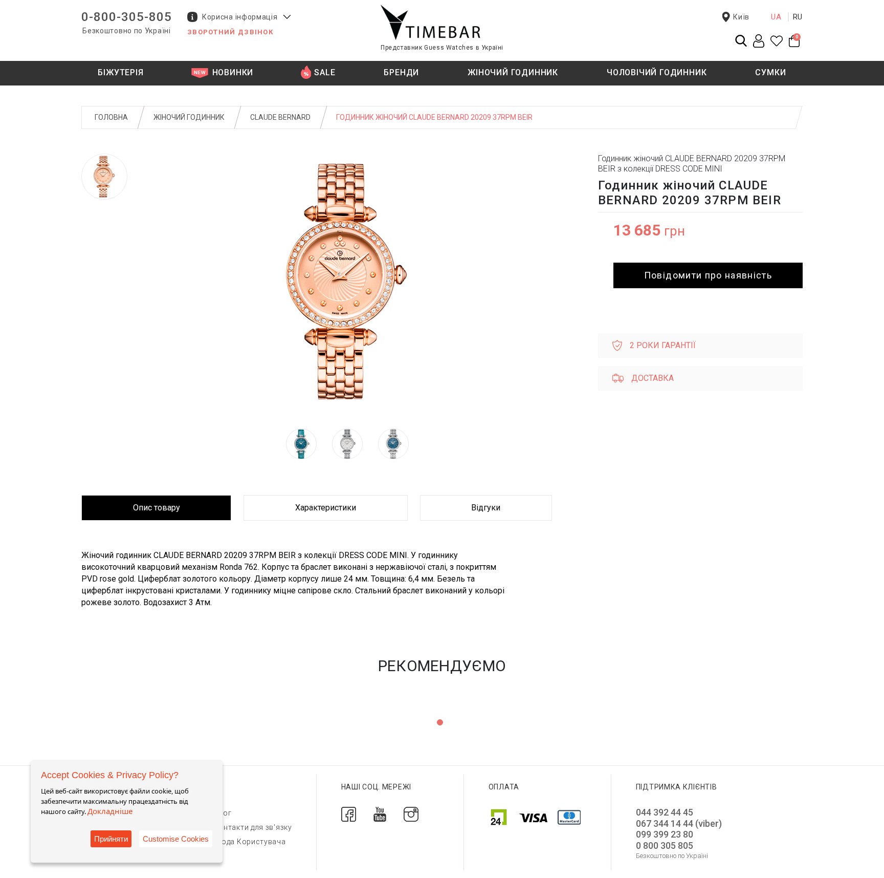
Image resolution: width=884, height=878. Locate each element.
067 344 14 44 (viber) (679, 823)
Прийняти (111, 838)
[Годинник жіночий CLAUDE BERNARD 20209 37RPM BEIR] (104, 176)
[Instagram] (411, 814)
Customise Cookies (176, 838)
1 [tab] (440, 722)
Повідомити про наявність (708, 275)
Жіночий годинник (189, 117)
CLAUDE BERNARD (280, 117)
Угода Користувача (250, 842)
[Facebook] (348, 814)
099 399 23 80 (664, 834)
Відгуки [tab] (485, 507)
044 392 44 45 (664, 812)
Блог (223, 813)
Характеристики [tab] (325, 507)
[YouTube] (379, 814)
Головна (111, 117)
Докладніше (109, 811)
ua (776, 17)
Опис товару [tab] (156, 507)
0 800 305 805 (664, 845)
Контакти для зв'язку (253, 827)
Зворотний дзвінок (230, 32)
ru (798, 17)
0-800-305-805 (126, 17)
